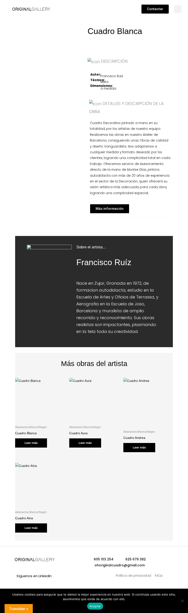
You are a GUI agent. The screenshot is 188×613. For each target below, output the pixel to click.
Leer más (31, 443)
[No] (182, 601)
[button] (76, 8)
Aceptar (95, 606)
